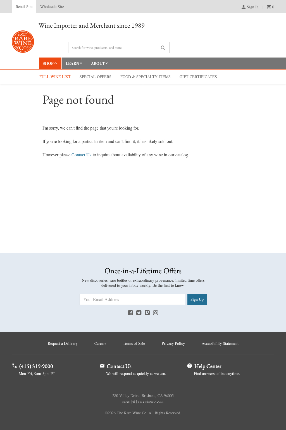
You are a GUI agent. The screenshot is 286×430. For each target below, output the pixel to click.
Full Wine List (55, 76)
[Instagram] (155, 312)
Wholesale (52, 6)
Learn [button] (72, 63)
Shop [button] (48, 63)
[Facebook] (130, 312)
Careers (100, 343)
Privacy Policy (173, 343)
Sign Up (197, 299)
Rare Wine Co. (23, 41)
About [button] (98, 63)
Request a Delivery (63, 343)
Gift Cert (198, 76)
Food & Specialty (145, 76)
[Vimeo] (147, 312)
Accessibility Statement (220, 343)
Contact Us (81, 154)
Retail (24, 6)
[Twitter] (138, 312)
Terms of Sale (134, 343)
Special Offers (95, 76)
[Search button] (163, 47)
